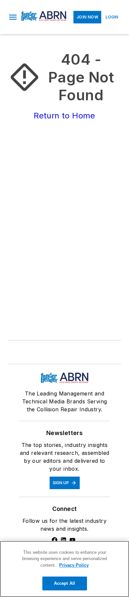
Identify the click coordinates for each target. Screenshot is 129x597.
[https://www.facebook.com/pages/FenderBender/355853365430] (54, 540)
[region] (64, 569)
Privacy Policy (74, 565)
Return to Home (64, 115)
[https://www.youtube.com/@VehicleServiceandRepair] (72, 540)
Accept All (64, 583)
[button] (13, 17)
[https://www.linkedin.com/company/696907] (63, 540)
